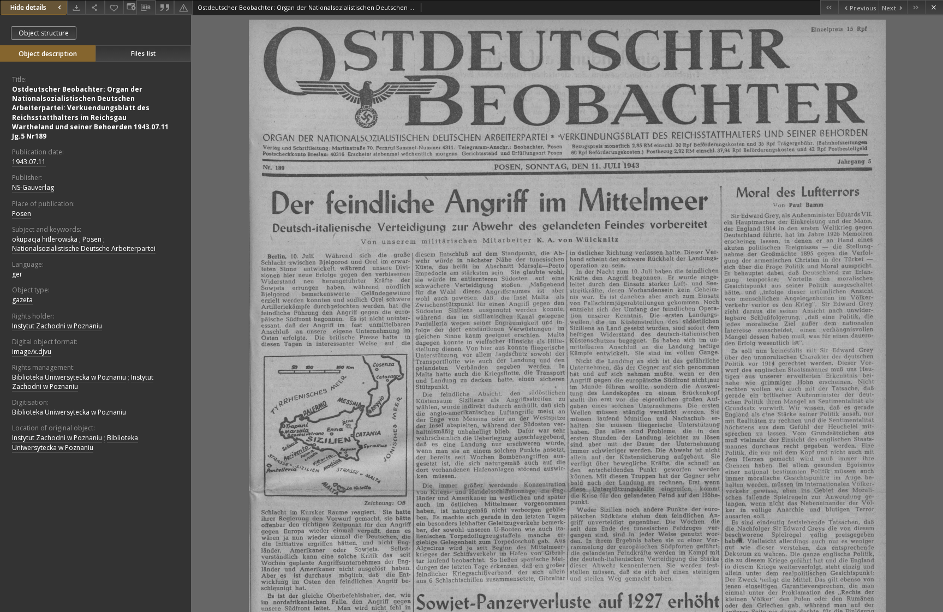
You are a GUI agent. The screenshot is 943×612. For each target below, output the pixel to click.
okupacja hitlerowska (44, 239)
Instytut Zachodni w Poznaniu (57, 326)
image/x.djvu (31, 351)
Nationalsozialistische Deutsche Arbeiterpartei (84, 248)
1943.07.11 (29, 161)
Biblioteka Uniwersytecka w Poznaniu (69, 377)
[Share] (95, 7)
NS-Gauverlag (33, 187)
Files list (143, 53)
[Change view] (129, 7)
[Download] (76, 7)
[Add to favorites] (114, 7)
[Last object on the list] (916, 7)
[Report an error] (183, 7)
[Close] (934, 7)
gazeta (22, 299)
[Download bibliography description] (145, 7)
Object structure (44, 33)
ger (17, 274)
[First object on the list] (829, 7)
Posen (21, 213)
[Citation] (165, 7)
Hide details (28, 7)
